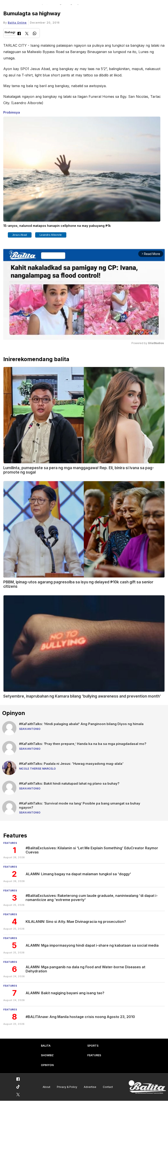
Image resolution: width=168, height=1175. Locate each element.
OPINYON (47, 1065)
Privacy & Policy (67, 1087)
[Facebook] (19, 34)
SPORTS (92, 1045)
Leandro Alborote (51, 234)
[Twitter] (26, 34)
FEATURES (94, 1055)
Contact (108, 1087)
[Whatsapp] (34, 34)
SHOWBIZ (47, 1055)
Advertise (90, 1087)
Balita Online (17, 22)
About (46, 1087)
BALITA (46, 1045)
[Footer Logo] (147, 1087)
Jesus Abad (19, 234)
